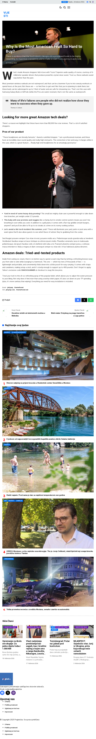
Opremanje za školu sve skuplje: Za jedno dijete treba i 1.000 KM (12, 645)
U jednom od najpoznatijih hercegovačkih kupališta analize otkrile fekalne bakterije (40, 439)
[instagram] (93, 2)
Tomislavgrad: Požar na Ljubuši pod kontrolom (60, 643)
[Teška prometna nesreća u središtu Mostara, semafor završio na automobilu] (48, 582)
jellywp (10, 287)
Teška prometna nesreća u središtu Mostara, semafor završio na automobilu (37, 609)
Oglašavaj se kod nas (12, 708)
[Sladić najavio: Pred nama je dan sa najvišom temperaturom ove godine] (48, 467)
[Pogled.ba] (6, 679)
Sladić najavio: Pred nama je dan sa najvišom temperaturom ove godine (35, 495)
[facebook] (87, 2)
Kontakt (13, 2)
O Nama (5, 2)
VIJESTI (6, 14)
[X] (90, 2)
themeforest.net (22, 290)
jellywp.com (10, 290)
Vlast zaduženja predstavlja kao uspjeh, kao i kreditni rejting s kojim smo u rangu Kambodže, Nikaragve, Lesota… (36, 647)
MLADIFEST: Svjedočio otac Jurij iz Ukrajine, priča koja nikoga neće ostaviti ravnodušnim (83, 647)
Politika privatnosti (11, 705)
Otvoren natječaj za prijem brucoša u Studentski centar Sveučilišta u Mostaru (38, 383)
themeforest (19, 287)
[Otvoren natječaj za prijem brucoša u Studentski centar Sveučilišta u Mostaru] (48, 355)
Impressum (9, 712)
